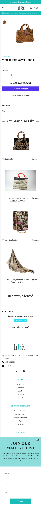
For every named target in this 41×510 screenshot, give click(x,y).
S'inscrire (20, 501)
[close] (38, 440)
